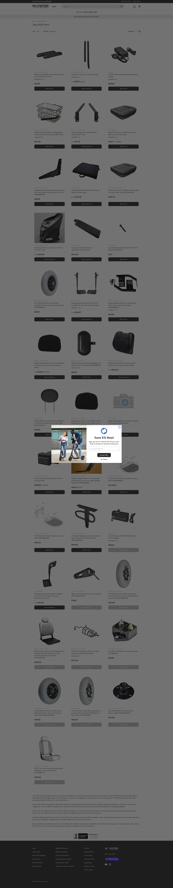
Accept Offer (104, 455)
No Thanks (104, 459)
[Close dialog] (119, 427)
